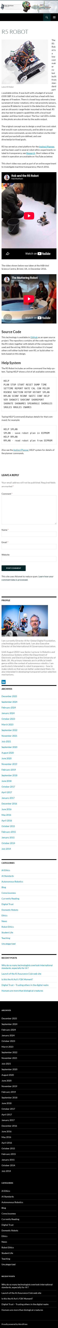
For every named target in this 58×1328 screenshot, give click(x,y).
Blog (4, 887)
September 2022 (9, 730)
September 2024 (9, 701)
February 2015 (9, 831)
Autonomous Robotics (12, 881)
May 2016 (6, 815)
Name (5, 529)
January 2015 (8, 837)
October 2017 (8, 786)
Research (30, 153)
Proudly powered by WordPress (14, 1324)
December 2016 (9, 803)
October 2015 (8, 826)
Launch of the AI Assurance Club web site (21, 973)
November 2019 (9, 764)
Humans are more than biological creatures (22, 990)
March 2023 (7, 724)
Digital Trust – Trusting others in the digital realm (25, 985)
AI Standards (8, 876)
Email (5, 542)
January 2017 (8, 798)
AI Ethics (6, 870)
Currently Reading (10, 898)
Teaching (6, 938)
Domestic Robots (10, 909)
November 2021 (9, 735)
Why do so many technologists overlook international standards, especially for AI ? (27, 966)
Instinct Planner (46, 146)
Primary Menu (54, 17)
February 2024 (9, 707)
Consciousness (9, 893)
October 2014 (8, 843)
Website (5, 554)
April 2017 (7, 792)
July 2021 (6, 741)
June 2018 (6, 781)
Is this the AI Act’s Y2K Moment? (17, 979)
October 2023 (8, 718)
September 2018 (9, 775)
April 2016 (7, 820)
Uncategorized (8, 943)
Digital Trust (7, 904)
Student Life (7, 932)
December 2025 (9, 696)
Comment (7, 493)
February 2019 (9, 769)
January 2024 (8, 713)
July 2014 (6, 848)
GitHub (34, 337)
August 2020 (8, 752)
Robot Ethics (8, 926)
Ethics (4, 915)
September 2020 (9, 747)
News (4, 921)
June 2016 (6, 809)
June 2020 (6, 758)
